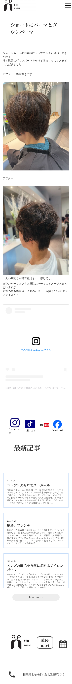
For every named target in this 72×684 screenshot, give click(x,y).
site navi (45, 642)
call (12, 674)
